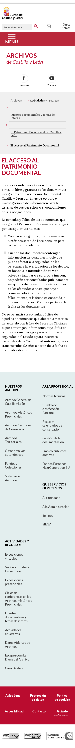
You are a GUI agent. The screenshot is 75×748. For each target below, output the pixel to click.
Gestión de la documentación (53, 440)
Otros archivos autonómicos (15, 452)
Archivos (16, 100)
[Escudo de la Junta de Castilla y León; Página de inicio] (12, 19)
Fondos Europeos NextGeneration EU (56, 465)
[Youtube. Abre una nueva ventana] (52, 78)
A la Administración (55, 506)
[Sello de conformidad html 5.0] (32, 738)
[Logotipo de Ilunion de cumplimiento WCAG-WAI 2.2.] (59, 739)
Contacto (39, 711)
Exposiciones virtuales (14, 556)
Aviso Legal (13, 695)
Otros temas (66, 26)
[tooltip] (48, 26)
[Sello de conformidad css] (10, 738)
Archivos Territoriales (13, 440)
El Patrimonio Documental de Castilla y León (36, 133)
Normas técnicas (53, 396)
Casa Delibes (14, 668)
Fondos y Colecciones (13, 465)
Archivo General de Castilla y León (18, 401)
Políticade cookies (62, 697)
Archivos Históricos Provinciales (18, 414)
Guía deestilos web (62, 713)
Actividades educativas (13, 632)
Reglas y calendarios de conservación (52, 425)
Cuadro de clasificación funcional (50, 409)
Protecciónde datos (38, 697)
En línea (47, 515)
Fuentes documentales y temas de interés (33, 116)
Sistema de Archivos (12, 478)
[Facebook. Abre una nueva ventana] (24, 78)
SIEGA (46, 524)
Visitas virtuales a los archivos (17, 569)
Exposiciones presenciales (14, 582)
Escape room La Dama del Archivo (17, 657)
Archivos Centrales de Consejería (18, 427)
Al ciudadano (51, 497)
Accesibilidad (14, 711)
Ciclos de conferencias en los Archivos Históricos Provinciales (18, 598)
